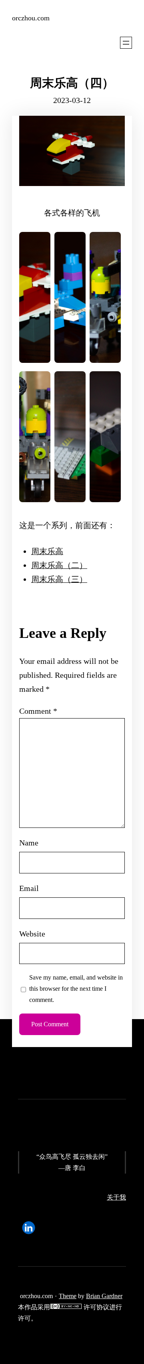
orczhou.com (31, 18)
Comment (38, 711)
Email (29, 888)
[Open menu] (126, 43)
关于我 (116, 1197)
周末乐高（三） (59, 579)
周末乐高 (47, 551)
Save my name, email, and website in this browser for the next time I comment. (76, 988)
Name (28, 842)
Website (32, 933)
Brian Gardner (104, 1296)
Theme (67, 1296)
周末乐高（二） (59, 565)
